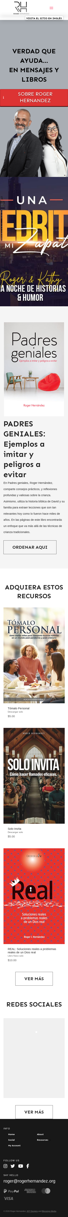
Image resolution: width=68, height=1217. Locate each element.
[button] (51, 8)
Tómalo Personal (18, 708)
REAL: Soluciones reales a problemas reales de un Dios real (32, 950)
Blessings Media (49, 1211)
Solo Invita (14, 828)
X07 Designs (32, 1211)
